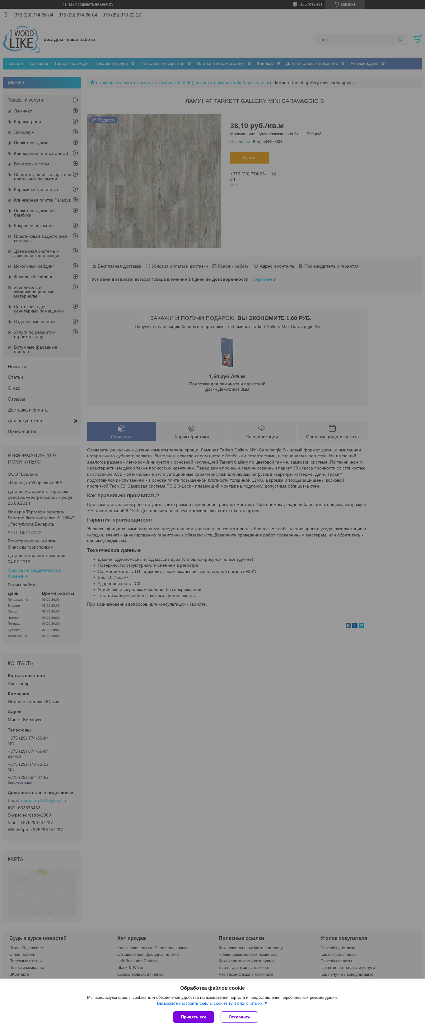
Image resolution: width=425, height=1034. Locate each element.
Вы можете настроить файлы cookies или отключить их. (210, 1003)
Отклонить (239, 1017)
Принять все (193, 1017)
